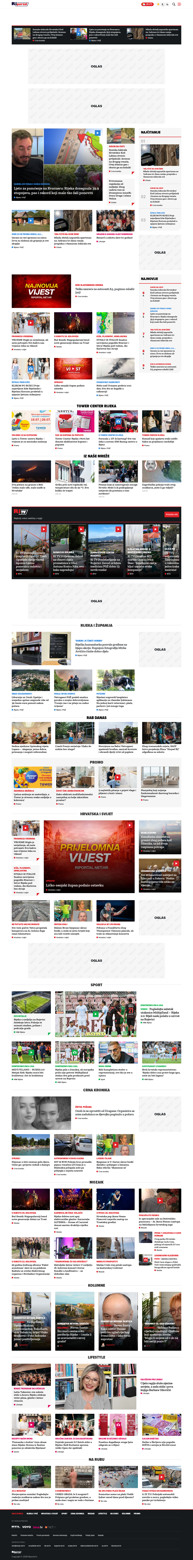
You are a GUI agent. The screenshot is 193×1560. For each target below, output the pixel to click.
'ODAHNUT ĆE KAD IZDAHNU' (159, 1323)
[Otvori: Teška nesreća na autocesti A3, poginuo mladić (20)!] (41, 291)
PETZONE (100, 693)
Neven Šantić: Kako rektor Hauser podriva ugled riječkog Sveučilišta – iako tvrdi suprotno (116, 1332)
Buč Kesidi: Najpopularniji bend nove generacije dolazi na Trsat (71, 341)
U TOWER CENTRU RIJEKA (111, 435)
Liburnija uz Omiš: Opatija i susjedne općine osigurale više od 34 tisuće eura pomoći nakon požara (30, 702)
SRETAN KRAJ (60, 924)
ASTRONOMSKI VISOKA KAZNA (69, 1158)
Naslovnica (17, 1513)
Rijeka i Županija (96, 625)
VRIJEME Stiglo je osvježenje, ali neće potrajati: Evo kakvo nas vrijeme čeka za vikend (30, 342)
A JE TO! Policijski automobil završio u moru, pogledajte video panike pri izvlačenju (160, 1497)
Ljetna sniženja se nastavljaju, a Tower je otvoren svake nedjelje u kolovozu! (32, 797)
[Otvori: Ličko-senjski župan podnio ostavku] (73, 368)
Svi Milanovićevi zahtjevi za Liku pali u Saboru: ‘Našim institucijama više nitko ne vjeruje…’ (158, 880)
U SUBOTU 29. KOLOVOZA (66, 336)
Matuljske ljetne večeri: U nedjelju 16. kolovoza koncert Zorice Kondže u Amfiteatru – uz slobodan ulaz (73, 1269)
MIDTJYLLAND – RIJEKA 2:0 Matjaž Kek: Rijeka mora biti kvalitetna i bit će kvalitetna (28, 1072)
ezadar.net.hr (72, 1545)
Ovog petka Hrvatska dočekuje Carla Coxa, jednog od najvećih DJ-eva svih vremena (167, 1243)
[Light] (158, 4)
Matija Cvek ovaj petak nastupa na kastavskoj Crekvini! (114, 1266)
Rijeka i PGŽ (96, 40)
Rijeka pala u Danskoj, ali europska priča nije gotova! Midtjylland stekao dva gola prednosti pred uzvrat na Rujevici (74, 1074)
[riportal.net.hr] (17, 1552)
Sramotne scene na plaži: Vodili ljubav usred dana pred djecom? (116, 1496)
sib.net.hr (47, 1545)
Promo (16, 445)
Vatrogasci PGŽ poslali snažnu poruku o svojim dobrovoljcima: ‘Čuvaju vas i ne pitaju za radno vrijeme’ (71, 702)
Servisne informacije (60, 1535)
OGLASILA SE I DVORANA (108, 924)
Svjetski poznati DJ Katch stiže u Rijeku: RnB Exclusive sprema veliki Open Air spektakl (73, 1445)
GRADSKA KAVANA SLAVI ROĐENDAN (114, 234)
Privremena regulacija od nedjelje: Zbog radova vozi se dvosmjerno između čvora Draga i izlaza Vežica (120, 189)
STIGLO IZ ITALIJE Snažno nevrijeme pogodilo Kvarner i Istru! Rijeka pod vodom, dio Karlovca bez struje (112, 344)
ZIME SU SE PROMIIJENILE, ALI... (27, 234)
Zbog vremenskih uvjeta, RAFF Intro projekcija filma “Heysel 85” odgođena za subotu (160, 749)
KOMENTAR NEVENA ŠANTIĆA (29, 1318)
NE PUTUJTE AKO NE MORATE (25, 924)
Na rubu (96, 1459)
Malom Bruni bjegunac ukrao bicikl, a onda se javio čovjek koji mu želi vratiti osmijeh (72, 930)
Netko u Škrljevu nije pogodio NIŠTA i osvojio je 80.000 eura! (159, 1444)
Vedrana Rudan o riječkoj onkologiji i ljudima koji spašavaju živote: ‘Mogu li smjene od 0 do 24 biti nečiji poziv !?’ (161, 1334)
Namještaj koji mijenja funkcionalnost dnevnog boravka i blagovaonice (160, 793)
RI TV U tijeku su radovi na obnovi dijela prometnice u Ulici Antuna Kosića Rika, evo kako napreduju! (68, 563)
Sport (96, 985)
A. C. (148, 1345)
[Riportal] (20, 4)
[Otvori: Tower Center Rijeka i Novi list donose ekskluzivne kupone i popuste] (75, 421)
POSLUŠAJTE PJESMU (149, 1215)
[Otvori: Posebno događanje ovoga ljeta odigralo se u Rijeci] (118, 1425)
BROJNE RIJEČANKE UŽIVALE (112, 1438)
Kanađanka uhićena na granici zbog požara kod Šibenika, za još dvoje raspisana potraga (156, 842)
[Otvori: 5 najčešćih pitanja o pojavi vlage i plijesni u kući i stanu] (118, 777)
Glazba (59, 346)
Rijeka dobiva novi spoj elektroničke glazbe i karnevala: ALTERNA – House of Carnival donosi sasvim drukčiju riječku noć (72, 1222)
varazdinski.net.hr (34, 1545)
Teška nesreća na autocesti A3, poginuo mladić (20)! (105, 290)
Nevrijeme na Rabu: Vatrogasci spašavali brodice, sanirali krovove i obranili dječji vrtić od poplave (118, 749)
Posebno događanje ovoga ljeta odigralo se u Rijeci (116, 1444)
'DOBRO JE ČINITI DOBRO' (88, 640)
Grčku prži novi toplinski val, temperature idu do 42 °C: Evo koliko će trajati (72, 487)
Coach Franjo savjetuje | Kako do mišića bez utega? (73, 748)
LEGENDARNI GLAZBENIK (166, 1255)
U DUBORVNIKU (63, 1490)
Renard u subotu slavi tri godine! (114, 237)
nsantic (23, 1344)
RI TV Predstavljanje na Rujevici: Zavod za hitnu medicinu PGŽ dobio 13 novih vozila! (105, 565)
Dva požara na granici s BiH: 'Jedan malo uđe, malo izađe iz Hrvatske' (28, 487)
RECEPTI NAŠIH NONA (22, 1438)
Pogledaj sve (172, 514)
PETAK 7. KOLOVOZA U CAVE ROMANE (167, 1234)
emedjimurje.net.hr (18, 1545)
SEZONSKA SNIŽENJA (24, 790)
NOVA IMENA (105, 1066)
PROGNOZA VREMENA (22, 336)
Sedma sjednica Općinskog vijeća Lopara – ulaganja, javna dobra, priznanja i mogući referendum (30, 749)
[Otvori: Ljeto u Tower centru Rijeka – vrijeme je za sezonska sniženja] (31, 421)
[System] (163, 4)
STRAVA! (16, 1158)
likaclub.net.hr (116, 1545)
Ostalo (150, 38)
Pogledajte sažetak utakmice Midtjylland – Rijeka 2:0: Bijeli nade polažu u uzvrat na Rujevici (160, 1014)
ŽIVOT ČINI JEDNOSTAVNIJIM (70, 790)
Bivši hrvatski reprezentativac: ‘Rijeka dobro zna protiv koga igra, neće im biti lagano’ (161, 1072)
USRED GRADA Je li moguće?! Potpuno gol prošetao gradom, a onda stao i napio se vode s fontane (74, 1497)
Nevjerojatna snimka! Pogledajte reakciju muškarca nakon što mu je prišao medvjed (31, 1497)
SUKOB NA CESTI (117, 146)
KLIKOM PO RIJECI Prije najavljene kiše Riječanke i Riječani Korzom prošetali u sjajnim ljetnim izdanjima (163, 219)
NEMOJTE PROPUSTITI (107, 1261)
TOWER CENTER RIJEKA (153, 435)
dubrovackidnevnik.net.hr (89, 1545)
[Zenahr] (38, 1527)
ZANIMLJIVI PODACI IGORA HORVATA (32, 184)
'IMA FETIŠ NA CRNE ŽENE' (66, 234)
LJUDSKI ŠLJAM (103, 1158)
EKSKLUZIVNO (148, 833)
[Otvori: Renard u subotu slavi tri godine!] (115, 220)
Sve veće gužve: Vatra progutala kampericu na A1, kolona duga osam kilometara (29, 930)
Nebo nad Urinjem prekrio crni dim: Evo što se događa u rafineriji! (113, 388)
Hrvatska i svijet (20, 349)
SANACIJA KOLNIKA (63, 552)
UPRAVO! (58, 382)
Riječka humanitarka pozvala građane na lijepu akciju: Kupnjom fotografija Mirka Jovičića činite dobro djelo (101, 648)
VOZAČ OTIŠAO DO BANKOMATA (157, 1490)
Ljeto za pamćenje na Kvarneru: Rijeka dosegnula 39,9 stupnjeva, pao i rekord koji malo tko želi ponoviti (105, 33)
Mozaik (97, 1182)
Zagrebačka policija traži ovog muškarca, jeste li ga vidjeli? (158, 486)
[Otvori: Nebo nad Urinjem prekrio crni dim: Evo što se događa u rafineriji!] (115, 368)
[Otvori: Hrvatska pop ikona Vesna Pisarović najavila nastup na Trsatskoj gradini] (115, 1199)
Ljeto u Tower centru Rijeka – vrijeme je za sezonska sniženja (29, 440)
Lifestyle (102, 241)
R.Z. (61, 1345)
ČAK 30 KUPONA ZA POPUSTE (69, 435)
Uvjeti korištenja (76, 1535)
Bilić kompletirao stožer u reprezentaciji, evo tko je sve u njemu (115, 1072)
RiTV (20, 574)
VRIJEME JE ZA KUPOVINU (24, 435)
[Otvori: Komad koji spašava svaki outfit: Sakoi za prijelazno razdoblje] (161, 421)
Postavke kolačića (27, 1535)
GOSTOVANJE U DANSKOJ (154, 1066)
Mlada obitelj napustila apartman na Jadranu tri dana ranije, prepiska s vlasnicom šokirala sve (162, 32)
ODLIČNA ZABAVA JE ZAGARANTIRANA (74, 1438)
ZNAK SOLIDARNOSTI (22, 693)
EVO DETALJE (20, 1016)
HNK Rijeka (20, 1032)
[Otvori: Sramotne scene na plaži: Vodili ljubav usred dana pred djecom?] (118, 1477)
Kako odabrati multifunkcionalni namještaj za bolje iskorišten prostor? (74, 797)
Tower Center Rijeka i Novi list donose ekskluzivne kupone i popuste (72, 441)
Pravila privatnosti (43, 1535)
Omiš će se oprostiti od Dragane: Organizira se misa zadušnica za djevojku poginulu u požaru (105, 1112)
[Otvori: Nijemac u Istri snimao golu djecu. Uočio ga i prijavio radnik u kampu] (31, 1145)
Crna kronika (40, 40)
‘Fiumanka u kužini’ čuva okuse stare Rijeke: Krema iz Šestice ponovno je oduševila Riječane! (29, 1445)
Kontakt (101, 1535)
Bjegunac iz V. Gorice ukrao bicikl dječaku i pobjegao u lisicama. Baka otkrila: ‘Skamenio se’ (114, 1164)
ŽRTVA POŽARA (83, 1107)
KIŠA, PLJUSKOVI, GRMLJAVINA (111, 336)
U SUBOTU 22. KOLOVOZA (24, 1261)
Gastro (16, 1451)
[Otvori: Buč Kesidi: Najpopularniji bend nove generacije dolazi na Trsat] (73, 323)
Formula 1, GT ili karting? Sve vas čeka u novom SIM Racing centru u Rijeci (118, 441)
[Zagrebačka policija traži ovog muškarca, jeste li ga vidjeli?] (161, 471)
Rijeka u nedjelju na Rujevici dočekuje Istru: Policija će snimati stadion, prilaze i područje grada (29, 1024)
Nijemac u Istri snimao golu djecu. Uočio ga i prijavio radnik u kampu (31, 1163)
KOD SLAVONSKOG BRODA (89, 285)
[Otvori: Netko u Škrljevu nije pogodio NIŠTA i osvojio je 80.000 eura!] (161, 1425)
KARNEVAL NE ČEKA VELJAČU (68, 1213)
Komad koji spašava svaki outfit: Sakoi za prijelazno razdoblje (160, 440)
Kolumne (96, 1285)
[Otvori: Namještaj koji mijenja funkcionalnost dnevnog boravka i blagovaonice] (160, 777)
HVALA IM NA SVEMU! (64, 693)
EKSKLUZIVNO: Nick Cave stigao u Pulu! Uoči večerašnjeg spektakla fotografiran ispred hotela (167, 1263)
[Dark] (167, 4)
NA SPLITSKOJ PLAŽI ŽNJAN (112, 1490)
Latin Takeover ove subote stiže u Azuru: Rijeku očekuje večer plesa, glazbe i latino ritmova (30, 1396)
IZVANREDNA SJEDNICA (153, 871)
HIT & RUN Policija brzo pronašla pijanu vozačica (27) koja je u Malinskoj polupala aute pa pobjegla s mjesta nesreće (73, 1166)
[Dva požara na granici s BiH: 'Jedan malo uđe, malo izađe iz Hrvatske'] (31, 471)
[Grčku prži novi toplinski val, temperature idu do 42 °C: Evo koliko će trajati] (75, 471)
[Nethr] (50, 1527)
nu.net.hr (105, 1545)
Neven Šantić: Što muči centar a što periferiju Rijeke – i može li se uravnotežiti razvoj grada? (74, 1334)
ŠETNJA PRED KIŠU (157, 213)
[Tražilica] (174, 4)
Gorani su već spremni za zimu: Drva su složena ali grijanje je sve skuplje (30, 240)
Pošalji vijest (90, 1535)
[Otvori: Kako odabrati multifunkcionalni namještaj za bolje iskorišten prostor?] (75, 777)
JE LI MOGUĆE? (19, 1490)
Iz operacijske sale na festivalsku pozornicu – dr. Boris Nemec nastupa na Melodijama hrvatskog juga (159, 1221)
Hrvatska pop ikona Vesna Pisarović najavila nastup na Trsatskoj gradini (112, 1219)
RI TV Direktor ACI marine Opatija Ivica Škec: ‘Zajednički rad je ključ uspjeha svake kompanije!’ (142, 563)
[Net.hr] (16, 1527)
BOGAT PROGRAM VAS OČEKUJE (29, 1388)
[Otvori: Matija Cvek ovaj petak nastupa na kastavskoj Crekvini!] (115, 1248)
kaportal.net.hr (59, 1545)
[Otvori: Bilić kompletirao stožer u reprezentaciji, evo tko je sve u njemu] (118, 1052)
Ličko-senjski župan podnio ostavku (69, 387)
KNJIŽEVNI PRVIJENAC (152, 1379)
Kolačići (14, 1535)
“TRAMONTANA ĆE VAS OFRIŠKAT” (71, 1261)
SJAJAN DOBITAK (150, 1438)
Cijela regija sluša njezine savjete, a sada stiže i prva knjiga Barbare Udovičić (157, 1386)
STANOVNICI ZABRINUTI (108, 382)
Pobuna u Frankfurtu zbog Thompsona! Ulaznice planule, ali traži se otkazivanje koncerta (115, 930)
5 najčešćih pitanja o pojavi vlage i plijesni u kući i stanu (117, 792)
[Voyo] (26, 1527)
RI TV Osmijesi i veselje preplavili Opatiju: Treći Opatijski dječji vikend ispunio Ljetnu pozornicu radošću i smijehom (31, 561)
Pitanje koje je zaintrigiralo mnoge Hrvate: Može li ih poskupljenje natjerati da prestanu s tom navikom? (118, 489)
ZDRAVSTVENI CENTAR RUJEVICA (102, 554)
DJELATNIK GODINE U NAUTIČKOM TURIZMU (139, 550)
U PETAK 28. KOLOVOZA (107, 1213)
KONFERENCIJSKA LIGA (152, 1005)
